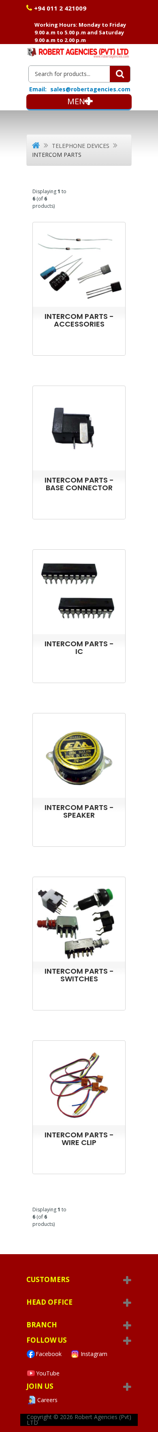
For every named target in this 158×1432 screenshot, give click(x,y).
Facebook (49, 1354)
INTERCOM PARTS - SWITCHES (79, 975)
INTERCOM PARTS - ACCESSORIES (79, 320)
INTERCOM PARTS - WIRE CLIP (79, 1138)
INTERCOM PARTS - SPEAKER (79, 811)
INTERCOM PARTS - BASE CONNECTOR (79, 484)
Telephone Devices (80, 146)
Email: (38, 89)
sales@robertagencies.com (90, 89)
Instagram (94, 1354)
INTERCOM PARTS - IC (79, 647)
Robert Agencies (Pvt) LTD (79, 1419)
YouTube (48, 1373)
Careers (47, 1400)
